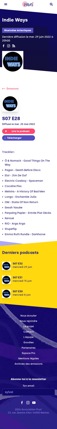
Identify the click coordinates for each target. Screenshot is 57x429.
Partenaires (29, 347)
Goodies (28, 342)
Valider (45, 392)
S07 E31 (17, 277)
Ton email (28, 385)
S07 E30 (18, 291)
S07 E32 (18, 263)
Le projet (28, 326)
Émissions (13, 88)
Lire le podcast (21, 131)
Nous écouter (28, 315)
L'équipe (28, 337)
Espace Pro (28, 353)
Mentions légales (28, 358)
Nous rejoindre (28, 321)
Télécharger (14, 137)
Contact (28, 331)
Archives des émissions (29, 363)
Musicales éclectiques (17, 30)
